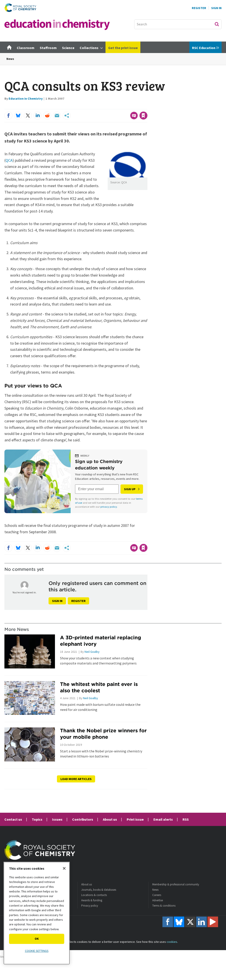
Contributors (82, 819)
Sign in (57, 601)
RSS (186, 819)
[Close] (64, 868)
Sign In (216, 8)
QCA (9, 160)
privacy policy (108, 506)
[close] (147, 106)
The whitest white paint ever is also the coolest (99, 687)
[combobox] (178, 24)
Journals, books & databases (98, 890)
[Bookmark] (143, 116)
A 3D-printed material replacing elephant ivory (100, 640)
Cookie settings (37, 951)
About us (110, 819)
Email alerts (163, 819)
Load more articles (76, 779)
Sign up (130, 489)
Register (199, 8)
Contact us (13, 819)
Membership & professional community (175, 884)
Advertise (157, 900)
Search (216, 24)
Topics (37, 819)
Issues (57, 819)
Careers (156, 895)
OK (37, 939)
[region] (37, 913)
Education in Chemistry (26, 99)
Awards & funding (91, 900)
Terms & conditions (163, 905)
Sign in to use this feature (126, 106)
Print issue (135, 819)
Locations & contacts (94, 895)
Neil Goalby (92, 652)
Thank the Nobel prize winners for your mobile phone (103, 733)
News (10, 59)
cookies (172, 942)
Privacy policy (89, 905)
